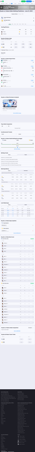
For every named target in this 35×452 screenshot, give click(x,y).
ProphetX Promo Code (21, 414)
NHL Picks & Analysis (21, 399)
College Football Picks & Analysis (22, 395)
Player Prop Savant (5, 74)
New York (2, 405)
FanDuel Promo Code (21, 417)
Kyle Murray (4, 80)
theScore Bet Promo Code (21, 418)
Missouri (2, 422)
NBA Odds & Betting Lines (5, 394)
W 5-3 (13, 210)
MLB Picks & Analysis (21, 398)
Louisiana (2, 406)
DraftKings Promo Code (21, 415)
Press (2, 442)
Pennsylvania (3, 413)
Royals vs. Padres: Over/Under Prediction (9, 108)
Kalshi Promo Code (20, 410)
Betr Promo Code (20, 427)
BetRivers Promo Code (21, 422)
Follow (32, 60)
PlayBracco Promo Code (21, 430)
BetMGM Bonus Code (21, 405)
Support (2, 443)
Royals (5, 140)
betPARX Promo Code (21, 419)
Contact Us (2, 447)
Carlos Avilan (4, 110)
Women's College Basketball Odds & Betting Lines (8, 398)
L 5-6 (13, 208)
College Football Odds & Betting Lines (6, 395)
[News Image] (10, 103)
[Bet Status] (1, 62)
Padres (31, 140)
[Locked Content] (17, 147)
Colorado (2, 410)
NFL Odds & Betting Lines (5, 393)
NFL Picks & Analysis (21, 393)
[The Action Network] (3, 1)
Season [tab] (9, 170)
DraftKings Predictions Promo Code (23, 413)
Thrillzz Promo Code (21, 431)
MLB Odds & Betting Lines (5, 399)
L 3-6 (13, 215)
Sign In (33, 1)
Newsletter (2, 446)
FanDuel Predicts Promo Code (22, 409)
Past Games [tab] (26, 170)
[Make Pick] (3, 63)
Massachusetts (3, 418)
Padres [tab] (9, 154)
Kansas (2, 419)
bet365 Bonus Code (21, 406)
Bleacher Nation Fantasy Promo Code (23, 426)
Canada (2, 423)
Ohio (1, 417)
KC (7, 208)
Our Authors (3, 437)
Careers (2, 439)
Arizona (2, 409)
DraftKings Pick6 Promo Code (22, 423)
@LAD (8, 210)
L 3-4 (13, 212)
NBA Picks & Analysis (21, 394)
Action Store (3, 441)
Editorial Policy (3, 438)
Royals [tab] (26, 154)
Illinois (2, 414)
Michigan (2, 415)
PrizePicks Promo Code (21, 432)
